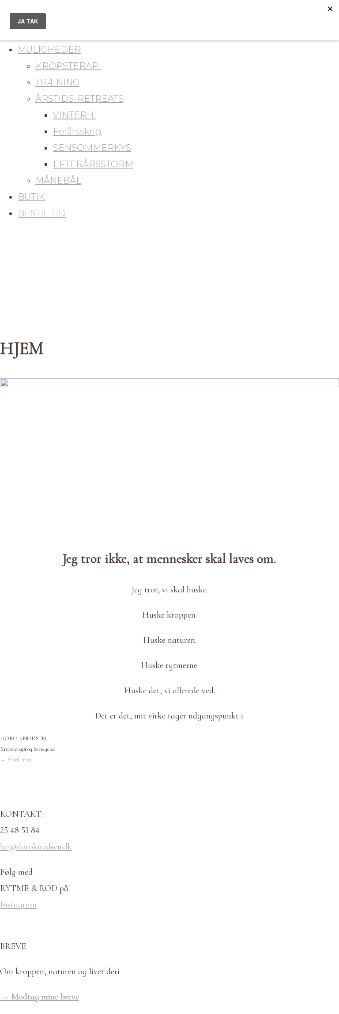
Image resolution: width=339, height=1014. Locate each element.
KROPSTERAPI (68, 66)
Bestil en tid (16, 759)
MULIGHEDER (49, 49)
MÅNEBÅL (58, 180)
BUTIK (31, 197)
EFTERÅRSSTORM (93, 164)
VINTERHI (74, 115)
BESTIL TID (42, 213)
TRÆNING (57, 82)
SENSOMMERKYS (92, 147)
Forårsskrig (77, 131)
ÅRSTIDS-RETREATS (79, 98)
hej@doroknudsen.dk (36, 846)
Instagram (18, 904)
